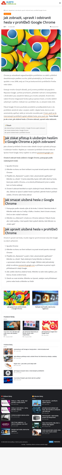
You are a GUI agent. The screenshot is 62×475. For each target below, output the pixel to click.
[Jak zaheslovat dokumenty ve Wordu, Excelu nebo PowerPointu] (31, 325)
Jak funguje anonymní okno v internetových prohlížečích (29, 371)
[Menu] (60, 3)
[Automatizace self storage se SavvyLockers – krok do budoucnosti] (8, 352)
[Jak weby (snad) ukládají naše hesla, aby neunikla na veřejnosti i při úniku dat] (36, 410)
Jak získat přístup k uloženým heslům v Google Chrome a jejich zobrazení (25, 128)
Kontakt (23, 444)
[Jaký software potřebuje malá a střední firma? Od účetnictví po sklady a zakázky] (8, 359)
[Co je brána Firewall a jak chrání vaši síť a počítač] (8, 380)
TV (5, 26)
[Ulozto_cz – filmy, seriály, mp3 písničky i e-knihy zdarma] (5, 403)
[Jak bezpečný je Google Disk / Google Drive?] (50, 325)
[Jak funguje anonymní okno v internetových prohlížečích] (8, 373)
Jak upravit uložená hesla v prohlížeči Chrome (17, 132)
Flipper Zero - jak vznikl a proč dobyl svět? (25, 363)
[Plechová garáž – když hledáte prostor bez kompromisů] (36, 418)
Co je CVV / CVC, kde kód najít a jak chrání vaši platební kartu (11, 333)
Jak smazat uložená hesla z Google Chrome (16, 130)
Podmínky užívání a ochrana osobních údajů (36, 444)
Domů (6, 10)
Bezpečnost (12, 10)
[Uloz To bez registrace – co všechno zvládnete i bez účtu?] (5, 425)
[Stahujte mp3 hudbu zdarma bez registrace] (5, 432)
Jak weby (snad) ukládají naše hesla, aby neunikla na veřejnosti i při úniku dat (51, 409)
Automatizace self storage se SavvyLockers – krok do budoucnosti (31, 349)
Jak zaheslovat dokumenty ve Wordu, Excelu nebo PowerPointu (30, 333)
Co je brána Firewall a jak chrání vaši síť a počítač (27, 378)
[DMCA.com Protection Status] (55, 442)
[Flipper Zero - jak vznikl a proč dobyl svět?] (8, 366)
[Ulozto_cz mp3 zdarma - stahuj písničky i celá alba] (5, 410)
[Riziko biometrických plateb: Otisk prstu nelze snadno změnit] (36, 432)
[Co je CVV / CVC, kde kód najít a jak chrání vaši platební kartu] (12, 325)
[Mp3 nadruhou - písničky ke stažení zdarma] (36, 403)
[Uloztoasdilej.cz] (8, 3)
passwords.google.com (45, 153)
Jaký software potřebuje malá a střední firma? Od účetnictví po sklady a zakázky (35, 356)
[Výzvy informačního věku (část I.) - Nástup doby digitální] (36, 425)
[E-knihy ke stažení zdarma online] (5, 417)
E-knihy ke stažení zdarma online (20, 415)
